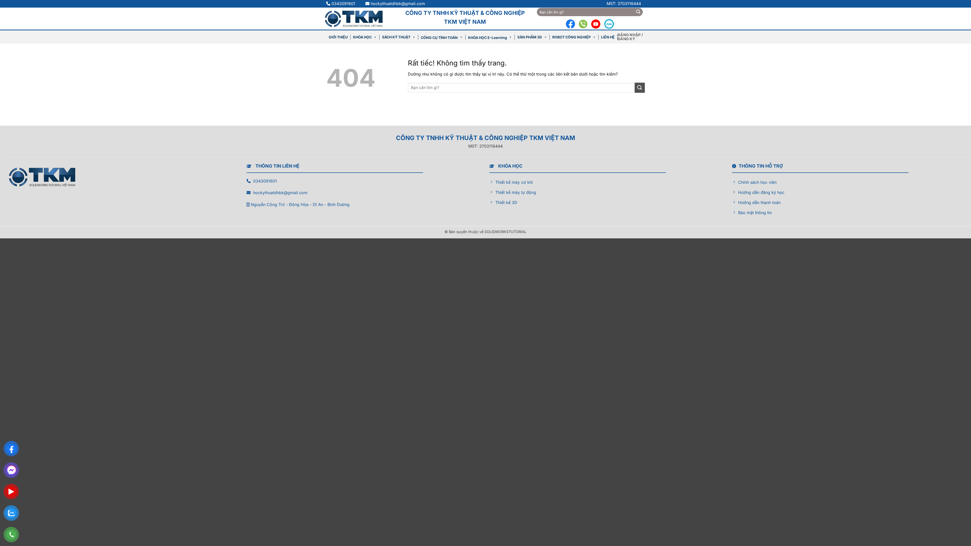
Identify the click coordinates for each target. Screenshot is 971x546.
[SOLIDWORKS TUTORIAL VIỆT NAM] (356, 18)
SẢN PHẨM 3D (529, 37)
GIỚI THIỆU (338, 37)
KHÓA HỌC (362, 37)
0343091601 (344, 3)
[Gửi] (638, 12)
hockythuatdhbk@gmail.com (398, 3)
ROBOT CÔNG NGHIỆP (571, 37)
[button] (631, 36)
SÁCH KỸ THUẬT (396, 37)
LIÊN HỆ (608, 37)
